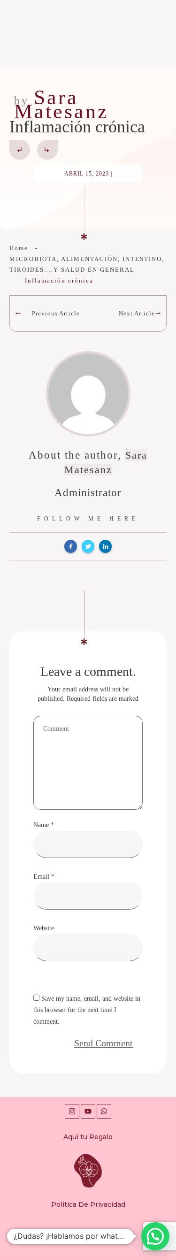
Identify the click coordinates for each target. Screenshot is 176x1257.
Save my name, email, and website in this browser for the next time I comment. (86, 1010)
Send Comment (103, 1043)
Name (43, 824)
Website (43, 928)
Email (43, 876)
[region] (88, 1172)
